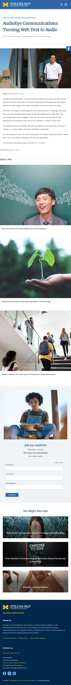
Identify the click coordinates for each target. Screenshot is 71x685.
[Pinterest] (14, 672)
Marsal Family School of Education (14, 663)
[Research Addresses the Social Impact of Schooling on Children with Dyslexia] (35, 312)
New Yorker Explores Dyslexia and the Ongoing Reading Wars (35, 533)
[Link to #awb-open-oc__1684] (66, 4)
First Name (10, 465)
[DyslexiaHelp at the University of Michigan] (17, 3)
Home (5, 36)
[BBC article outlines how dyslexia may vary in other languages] (35, 166)
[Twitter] (9, 672)
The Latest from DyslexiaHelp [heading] (19, 18)
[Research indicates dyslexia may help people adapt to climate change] (35, 239)
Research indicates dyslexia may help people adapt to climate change (26, 301)
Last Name (10, 474)
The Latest (11, 36)
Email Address (11, 483)
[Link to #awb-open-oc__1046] (61, 4)
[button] (68, 48)
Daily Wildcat (19, 94)
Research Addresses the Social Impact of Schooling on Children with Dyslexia (29, 374)
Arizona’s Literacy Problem (35, 587)
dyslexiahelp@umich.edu (11, 653)
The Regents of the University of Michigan (21, 680)
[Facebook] (4, 672)
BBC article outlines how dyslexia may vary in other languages (24, 229)
